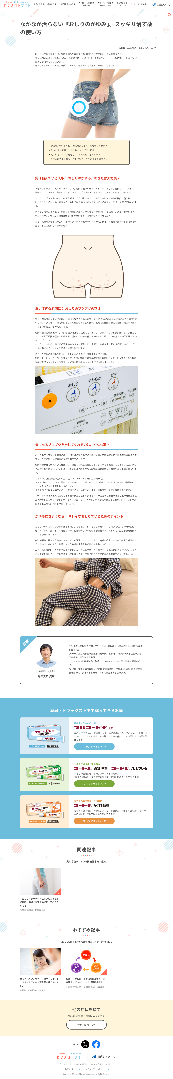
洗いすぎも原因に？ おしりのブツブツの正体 (72, 150)
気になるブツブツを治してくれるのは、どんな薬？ (75, 154)
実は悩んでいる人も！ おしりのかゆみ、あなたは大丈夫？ (79, 145)
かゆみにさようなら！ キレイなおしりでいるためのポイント (80, 158)
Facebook (96, 1044)
